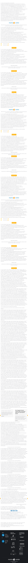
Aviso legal (16, 561)
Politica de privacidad (12, 561)
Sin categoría (2, 410)
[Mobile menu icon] (26, 1)
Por (6, 410)
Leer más (16, 420)
